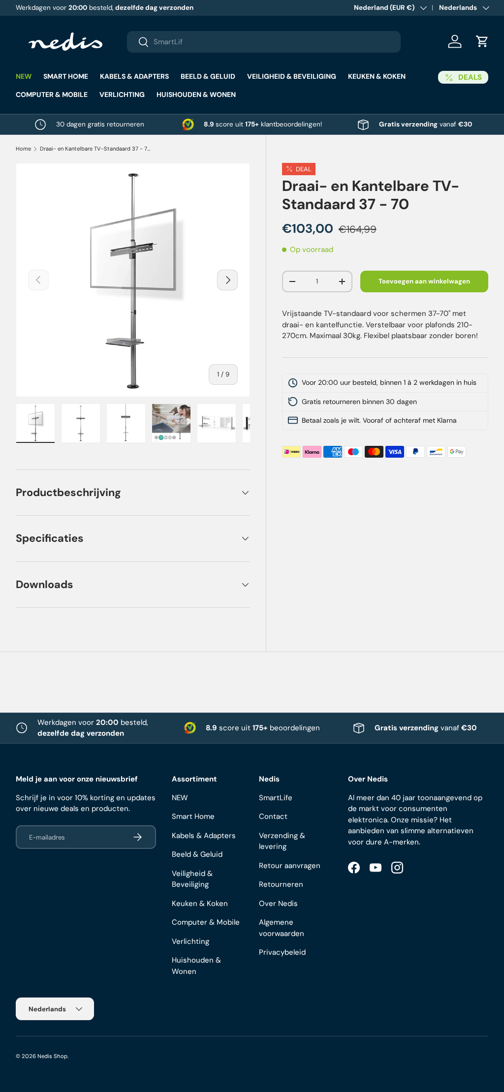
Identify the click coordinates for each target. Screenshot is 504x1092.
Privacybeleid (282, 952)
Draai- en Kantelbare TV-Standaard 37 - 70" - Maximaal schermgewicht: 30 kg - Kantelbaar (95, 148)
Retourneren (281, 884)
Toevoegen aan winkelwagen (424, 281)
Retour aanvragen (289, 866)
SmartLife (275, 798)
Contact (273, 816)
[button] (482, 41)
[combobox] (264, 42)
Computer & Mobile (206, 922)
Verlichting (190, 941)
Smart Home (193, 816)
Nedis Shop (52, 1056)
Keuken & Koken (200, 903)
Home (23, 148)
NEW (24, 76)
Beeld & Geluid (197, 854)
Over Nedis (278, 903)
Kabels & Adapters (204, 836)
